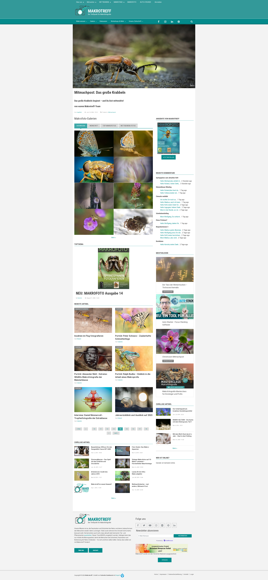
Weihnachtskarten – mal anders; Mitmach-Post (140, 485)
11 (101, 429)
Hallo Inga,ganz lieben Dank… (170, 207)
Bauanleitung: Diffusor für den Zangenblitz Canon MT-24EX (101, 448)
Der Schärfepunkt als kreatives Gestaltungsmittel (182, 410)
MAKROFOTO (131, 2)
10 (95, 429)
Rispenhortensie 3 (162, 227)
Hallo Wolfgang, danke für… (170, 223)
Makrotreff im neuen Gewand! (101, 484)
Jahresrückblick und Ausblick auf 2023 (133, 415)
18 (147, 429)
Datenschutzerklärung (175, 574)
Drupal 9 (118, 575)
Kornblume (159, 241)
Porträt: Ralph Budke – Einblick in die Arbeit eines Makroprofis (132, 375)
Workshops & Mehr (117, 21)
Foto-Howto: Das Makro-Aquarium (140, 448)
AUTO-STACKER (145, 2)
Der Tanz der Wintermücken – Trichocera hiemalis (174, 286)
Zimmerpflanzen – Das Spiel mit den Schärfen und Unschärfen (101, 462)
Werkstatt (94, 126)
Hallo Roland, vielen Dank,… (170, 184)
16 (134, 429)
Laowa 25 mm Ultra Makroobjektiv (138, 473)
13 (114, 429)
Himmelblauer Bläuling (163, 187)
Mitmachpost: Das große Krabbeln (99, 92)
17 (140, 429)
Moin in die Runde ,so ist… (169, 210)
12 (108, 429)
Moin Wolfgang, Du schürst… (170, 217)
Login (192, 574)
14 (121, 429)
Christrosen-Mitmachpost (173, 357)
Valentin (79, 298)
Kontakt (95, 550)
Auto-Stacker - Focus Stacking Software (174, 323)
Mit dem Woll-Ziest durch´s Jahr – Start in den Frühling (182, 435)
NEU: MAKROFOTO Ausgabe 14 (99, 293)
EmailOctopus (169, 540)
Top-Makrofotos (109, 126)
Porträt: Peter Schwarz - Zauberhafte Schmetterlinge (133, 337)
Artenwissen (167, 291)
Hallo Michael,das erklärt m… (170, 181)
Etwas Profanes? (161, 220)
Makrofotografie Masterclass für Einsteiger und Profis (174, 392)
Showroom (81, 126)
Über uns (78, 2)
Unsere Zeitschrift (135, 21)
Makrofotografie (81, 309)
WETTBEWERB (103, 2)
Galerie (92, 21)
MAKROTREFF (99, 11)
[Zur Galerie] (82, 10)
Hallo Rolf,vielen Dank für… (170, 205)
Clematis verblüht (162, 196)
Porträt (119, 309)
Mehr (113, 237)
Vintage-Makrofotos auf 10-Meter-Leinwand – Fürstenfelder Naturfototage (142, 462)
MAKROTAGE (117, 2)
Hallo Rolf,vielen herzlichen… (170, 235)
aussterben (88, 535)
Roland (79, 339)
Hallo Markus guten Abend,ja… (171, 230)
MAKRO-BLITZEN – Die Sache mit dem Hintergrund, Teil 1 (183, 421)
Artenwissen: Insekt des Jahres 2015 (99, 473)
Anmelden (158, 2)
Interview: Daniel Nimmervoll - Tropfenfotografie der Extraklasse (90, 416)
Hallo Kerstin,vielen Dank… (169, 244)
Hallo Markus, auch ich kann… (170, 202)
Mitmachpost (112, 112)
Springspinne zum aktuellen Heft (167, 178)
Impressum (163, 574)
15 (127, 429)
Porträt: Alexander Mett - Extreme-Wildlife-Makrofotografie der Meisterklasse (91, 377)
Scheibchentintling (162, 213)
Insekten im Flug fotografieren (88, 336)
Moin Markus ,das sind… (169, 238)
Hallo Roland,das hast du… (169, 190)
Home (156, 574)
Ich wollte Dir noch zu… (168, 200)
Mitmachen (89, 2)
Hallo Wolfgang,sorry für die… (171, 233)
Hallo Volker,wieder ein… (169, 193)
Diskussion (103, 21)
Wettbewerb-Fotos (128, 126)
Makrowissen (80, 21)
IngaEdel (79, 112)
